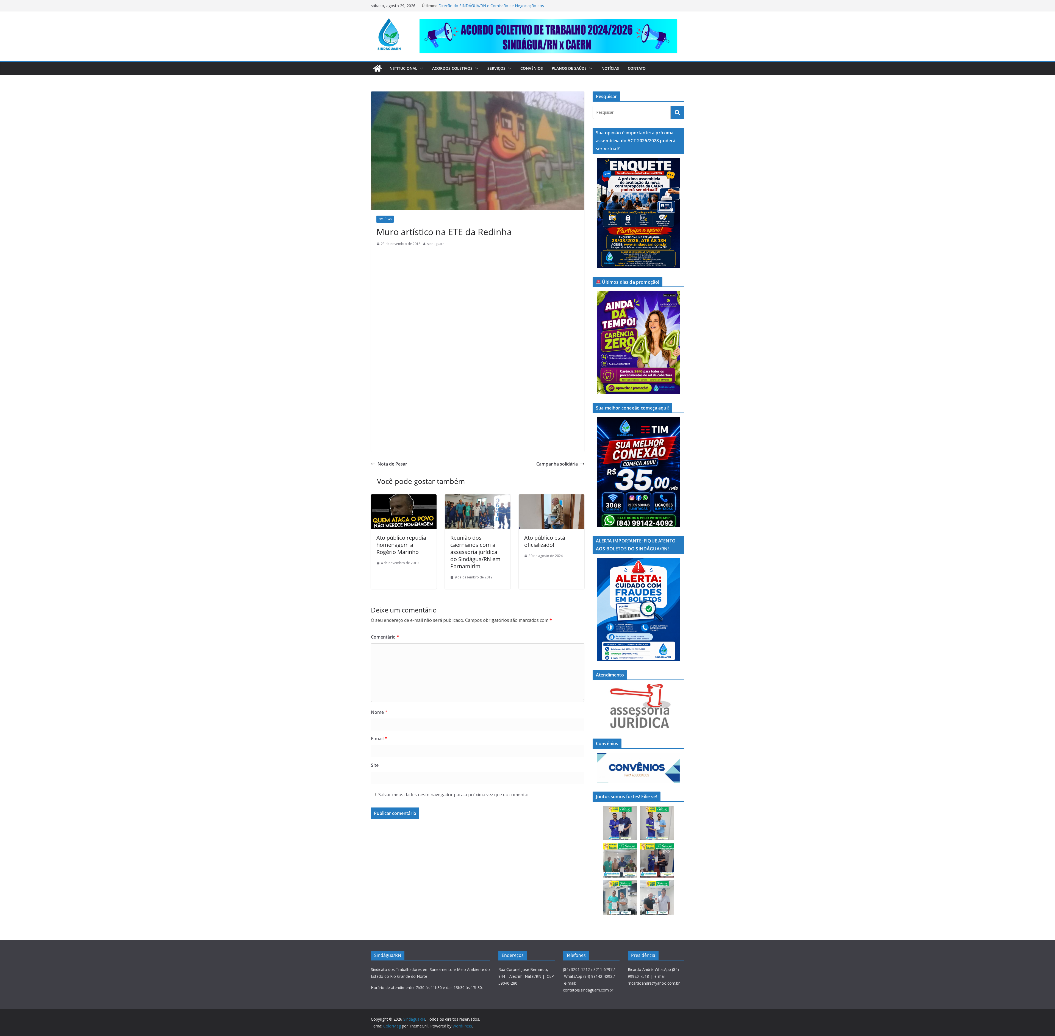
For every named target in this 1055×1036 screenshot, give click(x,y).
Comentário (385, 637)
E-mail (379, 739)
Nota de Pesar (392, 464)
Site (375, 765)
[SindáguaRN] (377, 68)
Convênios (531, 68)
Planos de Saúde (569, 68)
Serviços (496, 68)
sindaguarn (436, 243)
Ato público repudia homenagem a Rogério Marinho (401, 545)
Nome (379, 712)
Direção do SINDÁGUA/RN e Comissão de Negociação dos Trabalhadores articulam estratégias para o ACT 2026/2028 (491, 8)
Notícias (610, 68)
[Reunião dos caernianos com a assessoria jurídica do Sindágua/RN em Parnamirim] (477, 498)
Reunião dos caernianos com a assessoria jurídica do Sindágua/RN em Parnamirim (475, 552)
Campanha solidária (557, 464)
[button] (420, 68)
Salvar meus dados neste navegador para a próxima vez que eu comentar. (454, 795)
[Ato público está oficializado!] (551, 498)
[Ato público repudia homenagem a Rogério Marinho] (404, 498)
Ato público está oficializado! (544, 541)
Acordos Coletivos (452, 68)
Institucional (402, 68)
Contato (637, 68)
